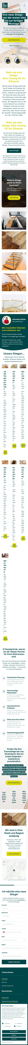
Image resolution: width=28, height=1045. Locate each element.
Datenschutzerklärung (7, 1042)
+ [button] (3, 862)
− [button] (3, 864)
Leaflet (9, 879)
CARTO (24, 879)
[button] (14, 870)
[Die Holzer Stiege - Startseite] (5, 5)
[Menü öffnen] (25, 5)
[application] (14, 870)
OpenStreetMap (14, 879)
